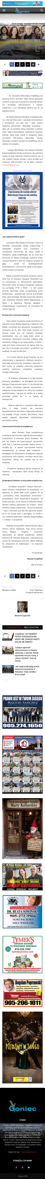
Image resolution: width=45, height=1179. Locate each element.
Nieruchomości (17, 16)
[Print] (33, 64)
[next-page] (7, 680)
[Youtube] (28, 1167)
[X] (17, 64)
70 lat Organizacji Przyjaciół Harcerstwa (34, 591)
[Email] (28, 64)
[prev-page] (3, 680)
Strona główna (5, 16)
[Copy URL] (22, 64)
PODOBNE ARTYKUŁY (14, 627)
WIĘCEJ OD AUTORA (31, 627)
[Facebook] (12, 64)
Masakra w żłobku (9, 590)
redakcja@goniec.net (28, 1152)
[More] (38, 64)
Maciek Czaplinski (22, 615)
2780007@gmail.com (11, 165)
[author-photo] (22, 612)
